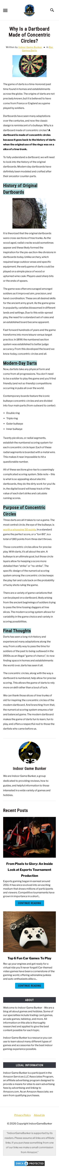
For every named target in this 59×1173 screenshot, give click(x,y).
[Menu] (5, 10)
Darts (34, 50)
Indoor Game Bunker (30, 47)
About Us (39, 1115)
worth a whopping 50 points (19, 529)
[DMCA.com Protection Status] (29, 1165)
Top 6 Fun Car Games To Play (29, 958)
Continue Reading (29, 903)
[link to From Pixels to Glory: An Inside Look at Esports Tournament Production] (29, 837)
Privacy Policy (22, 1115)
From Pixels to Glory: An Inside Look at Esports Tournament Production (29, 870)
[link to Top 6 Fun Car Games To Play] (29, 931)
